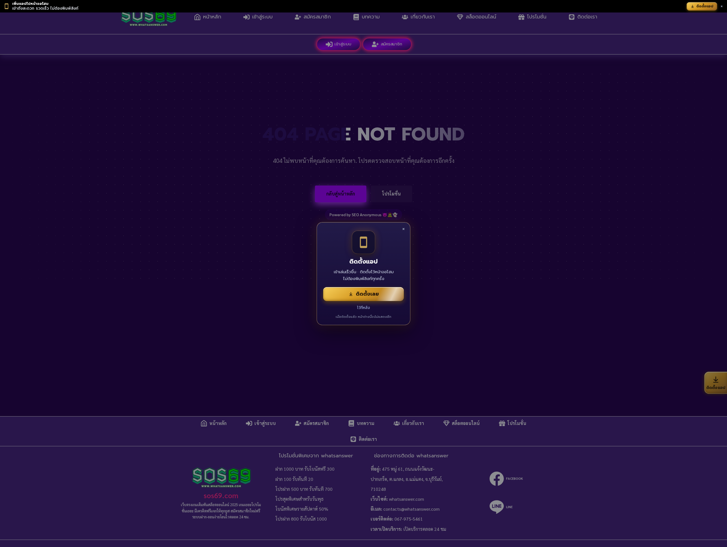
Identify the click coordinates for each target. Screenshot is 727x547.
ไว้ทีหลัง (363, 308)
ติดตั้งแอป (704, 6)
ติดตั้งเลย (367, 294)
